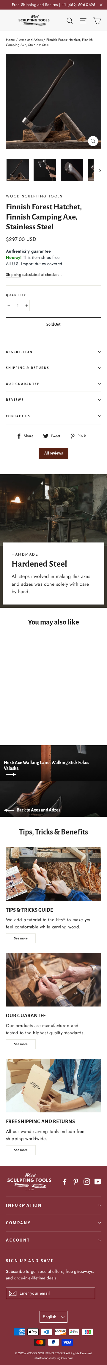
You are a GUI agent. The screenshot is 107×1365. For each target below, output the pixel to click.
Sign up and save (30, 1261)
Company (18, 1223)
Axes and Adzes (31, 39)
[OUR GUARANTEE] (53, 980)
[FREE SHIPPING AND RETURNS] (53, 1085)
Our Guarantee (23, 384)
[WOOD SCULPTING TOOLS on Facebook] (65, 1181)
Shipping (13, 274)
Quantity (16, 295)
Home (10, 39)
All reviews (53, 453)
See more (21, 938)
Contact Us (18, 416)
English (49, 1317)
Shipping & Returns (28, 368)
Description (19, 352)
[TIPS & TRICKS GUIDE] (53, 874)
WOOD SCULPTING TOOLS (34, 196)
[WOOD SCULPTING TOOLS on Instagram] (87, 1181)
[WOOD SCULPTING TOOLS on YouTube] (98, 1181)
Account (18, 1240)
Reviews (15, 399)
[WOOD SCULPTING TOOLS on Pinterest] (76, 1181)
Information (24, 1205)
